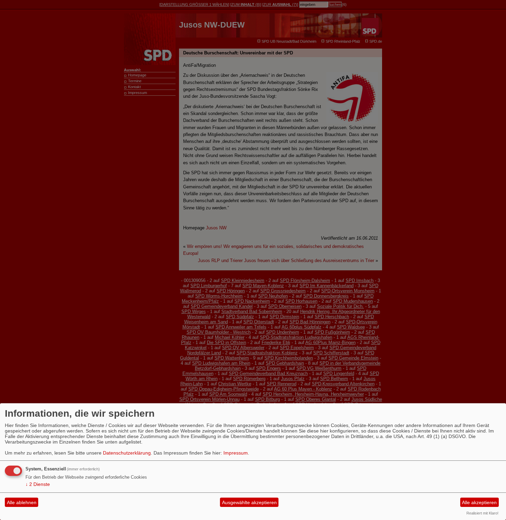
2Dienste (37, 484)
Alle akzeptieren (479, 502)
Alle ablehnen (21, 502)
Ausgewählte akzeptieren (249, 502)
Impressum (235, 453)
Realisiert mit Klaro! (482, 513)
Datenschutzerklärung (127, 453)
